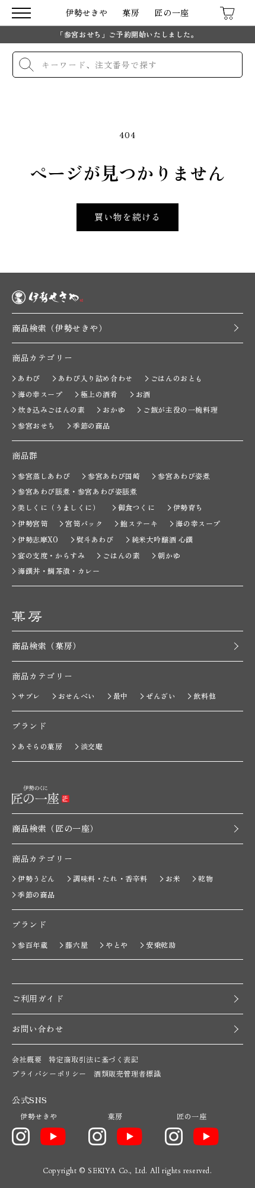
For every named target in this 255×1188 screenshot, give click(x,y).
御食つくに (136, 507)
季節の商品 (91, 425)
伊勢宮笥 (32, 523)
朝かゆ (169, 555)
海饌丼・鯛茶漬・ (59, 571)
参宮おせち (36, 425)
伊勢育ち (188, 507)
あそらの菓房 (40, 746)
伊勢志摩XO (38, 539)
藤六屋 (76, 945)
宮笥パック (84, 523)
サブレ (29, 696)
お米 (172, 878)
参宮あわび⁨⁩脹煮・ (78, 491)
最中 (120, 696)
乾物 (205, 878)
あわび (29, 378)
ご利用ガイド (38, 998)
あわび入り (95, 378)
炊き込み (51, 409)
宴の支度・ (51, 555)
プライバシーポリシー (49, 1073)
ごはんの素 (121, 555)
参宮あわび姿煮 (184, 476)
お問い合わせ (38, 1028)
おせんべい (76, 696)
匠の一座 (171, 12)
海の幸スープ (40, 394)
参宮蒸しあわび (44, 476)
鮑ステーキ (139, 523)
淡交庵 (92, 746)
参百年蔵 (32, 945)
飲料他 (204, 696)
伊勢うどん (36, 878)
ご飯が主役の (180, 409)
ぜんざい (161, 696)
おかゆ (114, 409)
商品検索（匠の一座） (55, 828)
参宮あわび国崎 (114, 476)
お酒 (143, 394)
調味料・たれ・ (110, 878)
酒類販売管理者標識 (127, 1073)
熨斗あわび (95, 539)
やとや (117, 945)
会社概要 (27, 1059)
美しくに (59, 507)
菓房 (130, 12)
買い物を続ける (127, 216)
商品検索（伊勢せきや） (59, 328)
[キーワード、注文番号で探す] (26, 65)
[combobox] (127, 65)
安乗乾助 (161, 945)
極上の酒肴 (99, 394)
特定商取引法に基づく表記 (93, 1059)
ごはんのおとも (177, 378)
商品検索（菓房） (46, 646)
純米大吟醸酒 (162, 539)
